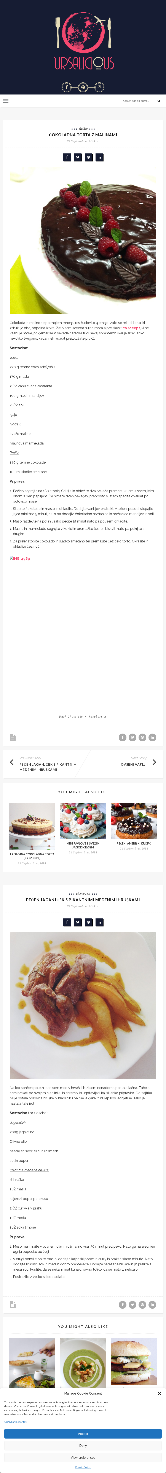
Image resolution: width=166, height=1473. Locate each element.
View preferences (83, 1457)
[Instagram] (99, 87)
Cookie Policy (83, 1467)
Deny (83, 1445)
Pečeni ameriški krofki (134, 843)
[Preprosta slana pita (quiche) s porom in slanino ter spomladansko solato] (32, 1369)
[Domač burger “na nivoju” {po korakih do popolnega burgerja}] (134, 1361)
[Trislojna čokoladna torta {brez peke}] (32, 826)
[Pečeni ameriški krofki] (134, 821)
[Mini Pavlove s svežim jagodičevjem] (83, 821)
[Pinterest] (83, 87)
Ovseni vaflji (134, 764)
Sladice (83, 128)
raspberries (98, 716)
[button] (159, 1393)
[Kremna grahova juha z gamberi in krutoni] (83, 1369)
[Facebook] (67, 87)
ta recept (131, 328)
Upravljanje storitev (15, 1421)
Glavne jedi (83, 893)
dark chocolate (71, 716)
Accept (83, 1434)
